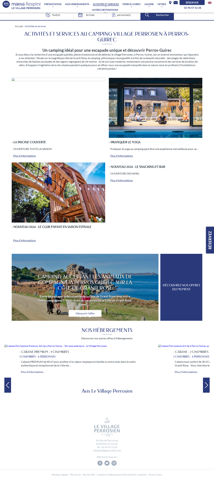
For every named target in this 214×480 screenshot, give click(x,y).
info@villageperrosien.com (107, 450)
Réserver (192, 2)
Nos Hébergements (77, 4)
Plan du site (75, 474)
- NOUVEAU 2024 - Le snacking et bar (137, 167)
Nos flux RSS (89, 474)
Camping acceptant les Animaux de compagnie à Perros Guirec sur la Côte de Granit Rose (85, 282)
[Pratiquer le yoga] (155, 108)
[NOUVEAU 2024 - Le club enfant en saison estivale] (58, 192)
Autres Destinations (105, 10)
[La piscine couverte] (58, 108)
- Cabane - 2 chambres (190, 352)
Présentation (53, 4)
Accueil (19, 26)
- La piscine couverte (29, 142)
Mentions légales (60, 474)
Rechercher (162, 14)
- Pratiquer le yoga (124, 142)
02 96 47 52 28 (192, 7)
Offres (161, 4)
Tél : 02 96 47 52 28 (107, 447)
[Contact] (175, 2)
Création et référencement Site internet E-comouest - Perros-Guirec (129, 474)
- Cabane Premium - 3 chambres (44, 352)
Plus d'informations (24, 155)
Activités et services (106, 4)
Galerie (149, 4)
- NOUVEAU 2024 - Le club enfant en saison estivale (51, 227)
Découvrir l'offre (85, 313)
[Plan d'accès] (170, 2)
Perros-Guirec (132, 4)
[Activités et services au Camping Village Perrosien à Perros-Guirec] (22, 5)
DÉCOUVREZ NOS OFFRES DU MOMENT (181, 287)
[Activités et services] (209, 2)
